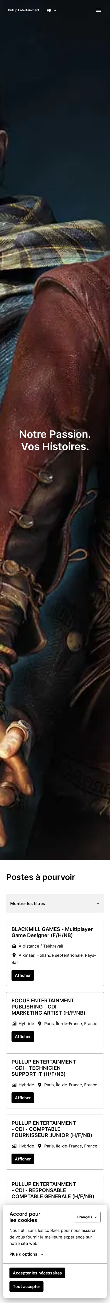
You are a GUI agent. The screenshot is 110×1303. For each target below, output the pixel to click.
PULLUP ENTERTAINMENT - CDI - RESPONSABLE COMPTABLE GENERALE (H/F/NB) (53, 1190)
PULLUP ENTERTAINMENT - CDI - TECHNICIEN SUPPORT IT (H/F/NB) (44, 1068)
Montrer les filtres (27, 903)
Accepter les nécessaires (37, 1272)
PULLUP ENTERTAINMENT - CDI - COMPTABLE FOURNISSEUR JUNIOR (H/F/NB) (52, 1129)
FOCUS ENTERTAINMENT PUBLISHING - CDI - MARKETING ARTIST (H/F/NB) (48, 1007)
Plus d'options (23, 1254)
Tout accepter (26, 1286)
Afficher (23, 975)
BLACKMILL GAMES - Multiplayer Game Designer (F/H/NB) (52, 932)
